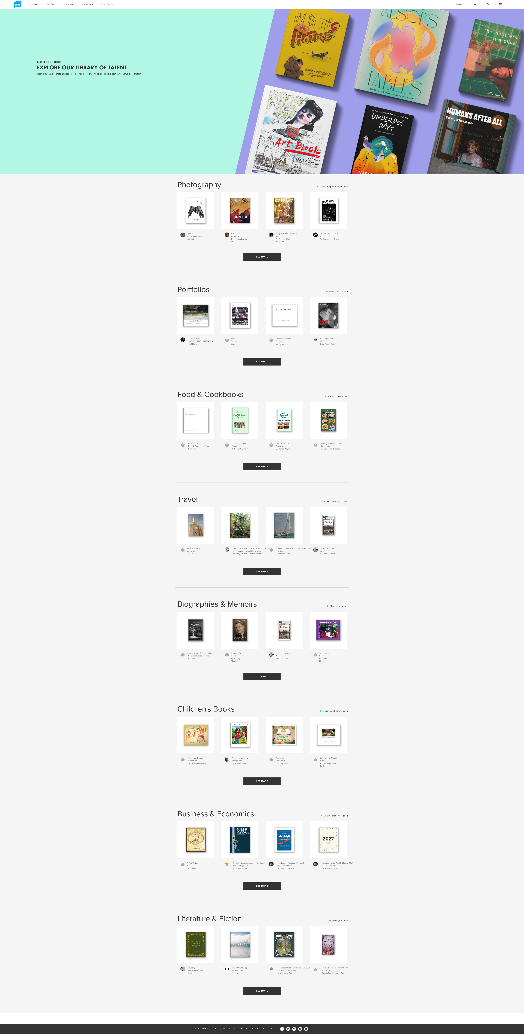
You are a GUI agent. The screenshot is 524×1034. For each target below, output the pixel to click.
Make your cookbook (338, 396)
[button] (500, 4)
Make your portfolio (338, 291)
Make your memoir (339, 606)
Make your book (340, 920)
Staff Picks (51, 4)
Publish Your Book (108, 4)
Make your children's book (335, 711)
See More (262, 257)
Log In (473, 4)
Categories (34, 4)
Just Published (87, 4)
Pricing (236, 1029)
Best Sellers (68, 4)
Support (265, 1029)
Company (218, 1029)
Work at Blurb (228, 1029)
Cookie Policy (256, 1029)
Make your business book (336, 815)
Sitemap (273, 1029)
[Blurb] (17, 5)
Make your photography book (334, 186)
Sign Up (459, 4)
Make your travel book (337, 501)
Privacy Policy (245, 1029)
